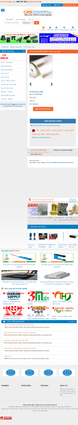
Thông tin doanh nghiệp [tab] (63, 150)
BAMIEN (5, 386)
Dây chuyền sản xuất (8, 95)
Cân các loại (5, 77)
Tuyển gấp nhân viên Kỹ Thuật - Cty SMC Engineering (20, 332)
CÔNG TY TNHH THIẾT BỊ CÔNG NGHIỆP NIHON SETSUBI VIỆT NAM (38, 318)
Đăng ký (58, 5)
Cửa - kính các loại (7, 88)
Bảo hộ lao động (6, 66)
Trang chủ (5, 47)
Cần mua (50, 30)
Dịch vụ (56, 30)
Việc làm (43, 30)
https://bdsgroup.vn (37, 414)
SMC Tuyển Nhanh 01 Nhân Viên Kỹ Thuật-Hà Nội (19, 325)
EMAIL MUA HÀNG (43, 109)
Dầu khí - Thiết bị (6, 91)
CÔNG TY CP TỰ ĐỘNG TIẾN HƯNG (62, 317)
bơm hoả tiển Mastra (63, 246)
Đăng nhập (47, 5)
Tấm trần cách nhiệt (45, 218)
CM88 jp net (7, 356)
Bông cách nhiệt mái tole (55, 219)
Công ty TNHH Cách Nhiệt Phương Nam (46, 125)
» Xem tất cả (71, 321)
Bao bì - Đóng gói (6, 62)
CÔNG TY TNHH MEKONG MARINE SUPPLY (11, 303)
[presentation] (70, 200)
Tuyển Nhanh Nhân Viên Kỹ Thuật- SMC (16, 340)
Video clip (73, 30)
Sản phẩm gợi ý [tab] (36, 154)
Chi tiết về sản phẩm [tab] (38, 150)
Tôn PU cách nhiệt (35, 218)
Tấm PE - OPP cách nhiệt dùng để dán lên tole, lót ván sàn (65, 219)
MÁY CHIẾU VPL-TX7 (73, 246)
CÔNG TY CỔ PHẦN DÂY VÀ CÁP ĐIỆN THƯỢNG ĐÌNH (12, 317)
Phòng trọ (27, 414)
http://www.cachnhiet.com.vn (41, 137)
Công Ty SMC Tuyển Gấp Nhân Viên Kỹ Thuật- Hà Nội (20, 348)
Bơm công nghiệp (6, 69)
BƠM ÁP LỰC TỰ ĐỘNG (43, 246)
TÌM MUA (44, 386)
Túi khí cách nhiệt (29, 47)
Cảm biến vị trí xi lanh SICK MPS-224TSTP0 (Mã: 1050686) (19, 266)
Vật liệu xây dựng (15, 47)
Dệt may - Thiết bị (6, 99)
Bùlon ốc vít (5, 73)
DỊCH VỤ (64, 386)
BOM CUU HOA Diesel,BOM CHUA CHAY (53, 246)
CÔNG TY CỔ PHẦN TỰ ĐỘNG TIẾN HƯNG (62, 303)
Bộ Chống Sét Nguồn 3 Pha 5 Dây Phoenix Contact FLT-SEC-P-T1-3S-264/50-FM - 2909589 (57, 283)
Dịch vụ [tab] (31, 19)
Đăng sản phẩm (71, 5)
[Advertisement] (52, 182)
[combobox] (33, 22)
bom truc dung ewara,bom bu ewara (32, 246)
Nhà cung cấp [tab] (20, 19)
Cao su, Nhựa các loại (8, 80)
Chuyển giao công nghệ (8, 84)
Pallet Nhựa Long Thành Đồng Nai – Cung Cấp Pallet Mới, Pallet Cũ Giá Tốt (19, 283)
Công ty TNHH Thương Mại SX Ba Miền (37, 303)
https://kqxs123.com (50, 414)
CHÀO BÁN (26, 386)
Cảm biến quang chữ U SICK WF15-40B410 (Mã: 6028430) (57, 266)
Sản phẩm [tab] (9, 19)
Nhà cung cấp (64, 30)
